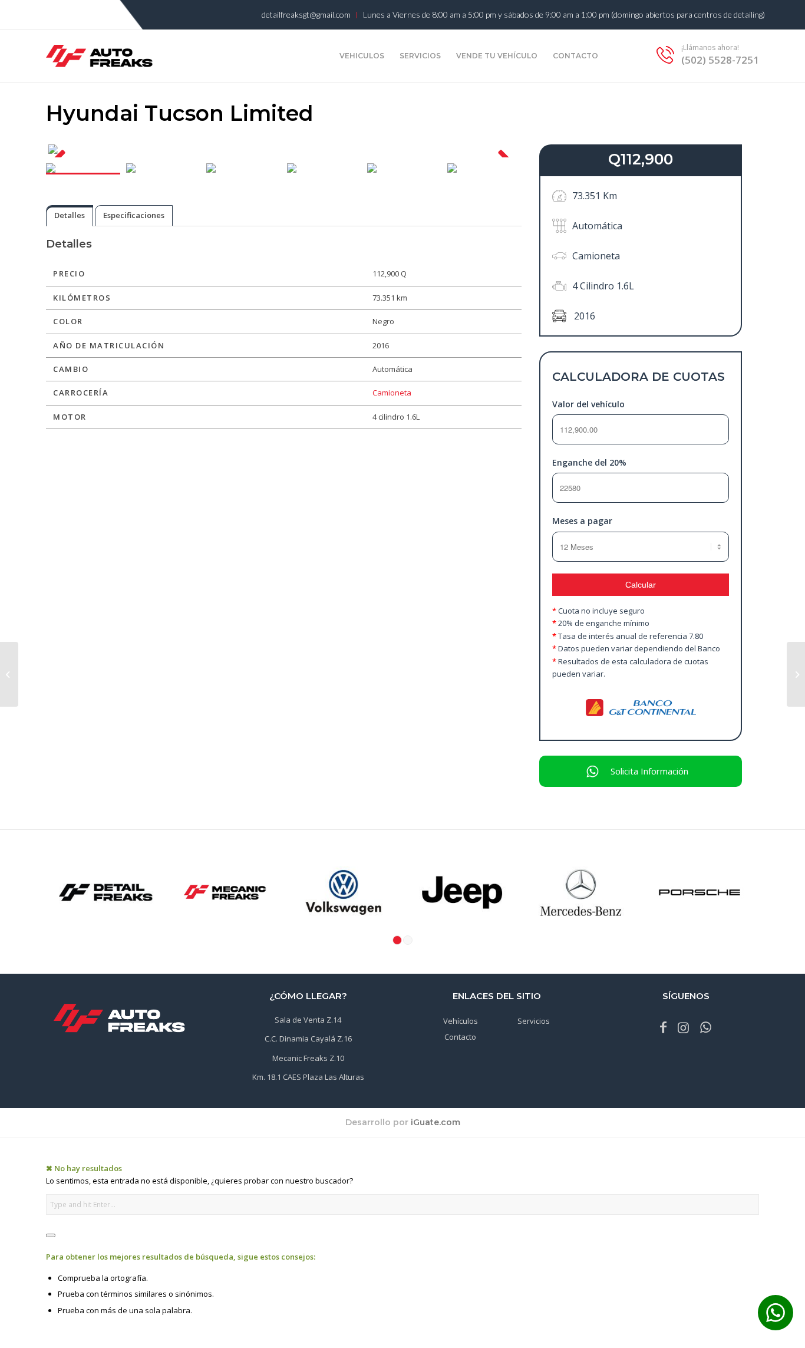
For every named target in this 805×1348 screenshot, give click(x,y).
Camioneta (391, 392)
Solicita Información (649, 771)
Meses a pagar (582, 520)
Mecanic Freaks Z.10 (308, 1058)
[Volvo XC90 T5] (9, 674)
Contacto (460, 1036)
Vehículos (460, 1021)
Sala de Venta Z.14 (308, 1019)
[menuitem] (306, 15)
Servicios (533, 1021)
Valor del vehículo (588, 404)
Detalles (69, 215)
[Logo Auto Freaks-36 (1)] (119, 1019)
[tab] (69, 215)
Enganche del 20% (589, 462)
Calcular (640, 584)
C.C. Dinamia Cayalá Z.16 (308, 1038)
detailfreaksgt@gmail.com (306, 14)
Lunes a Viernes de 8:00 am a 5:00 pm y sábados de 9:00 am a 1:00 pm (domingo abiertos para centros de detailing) (564, 14)
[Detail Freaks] (99, 71)
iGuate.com (435, 1122)
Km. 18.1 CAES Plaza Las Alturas (308, 1077)
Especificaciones (133, 215)
